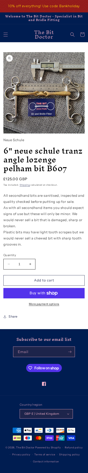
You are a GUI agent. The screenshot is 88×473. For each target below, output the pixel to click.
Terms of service (44, 454)
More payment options (44, 304)
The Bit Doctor (25, 447)
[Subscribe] (70, 352)
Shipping (25, 184)
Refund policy (74, 447)
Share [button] (13, 316)
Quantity (9, 255)
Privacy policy (21, 454)
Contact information (46, 461)
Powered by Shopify (48, 447)
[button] (6, 35)
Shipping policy (69, 454)
